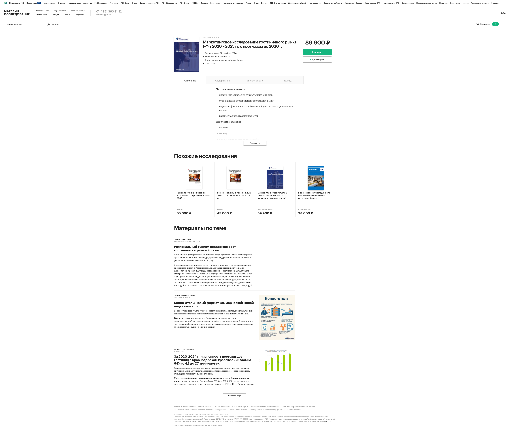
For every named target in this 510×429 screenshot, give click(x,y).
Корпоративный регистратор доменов (267, 410)
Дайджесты (80, 15)
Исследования (42, 11)
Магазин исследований (17, 13)
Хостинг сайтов (294, 410)
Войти (503, 13)
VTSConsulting (304, 209)
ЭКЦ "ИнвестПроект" (211, 37)
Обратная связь (205, 407)
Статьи (67, 15)
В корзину (317, 52)
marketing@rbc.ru (103, 15)
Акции (56, 15)
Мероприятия (60, 11)
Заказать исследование (185, 407)
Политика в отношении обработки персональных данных (200, 410)
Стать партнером (240, 407)
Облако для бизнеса (238, 410)
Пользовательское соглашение (264, 407)
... (503, 2)
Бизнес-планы (41, 15)
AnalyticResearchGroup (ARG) (187, 242)
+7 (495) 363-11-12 (108, 11)
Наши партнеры (222, 407)
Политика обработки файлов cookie (298, 407)
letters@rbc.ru (325, 421)
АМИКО (180, 209)
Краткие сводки (78, 11)
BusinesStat (179, 351)
